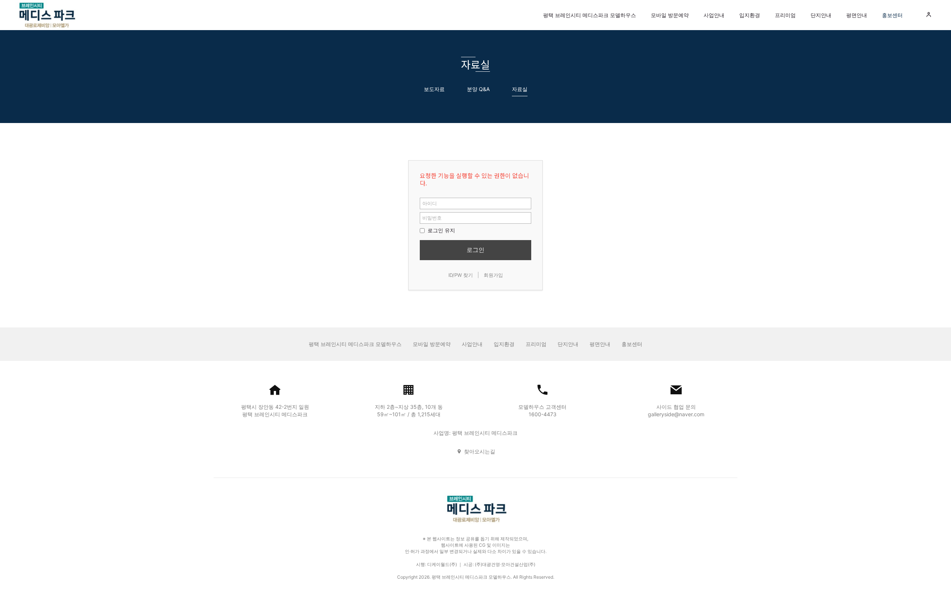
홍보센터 (892, 15)
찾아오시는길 (479, 451)
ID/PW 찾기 (460, 275)
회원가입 (493, 275)
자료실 (520, 89)
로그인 (475, 249)
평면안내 (856, 15)
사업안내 (714, 15)
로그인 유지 (440, 230)
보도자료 (434, 89)
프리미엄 (785, 15)
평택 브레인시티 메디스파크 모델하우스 (589, 15)
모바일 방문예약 (670, 15)
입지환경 (749, 15)
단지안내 (821, 15)
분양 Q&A (478, 89)
